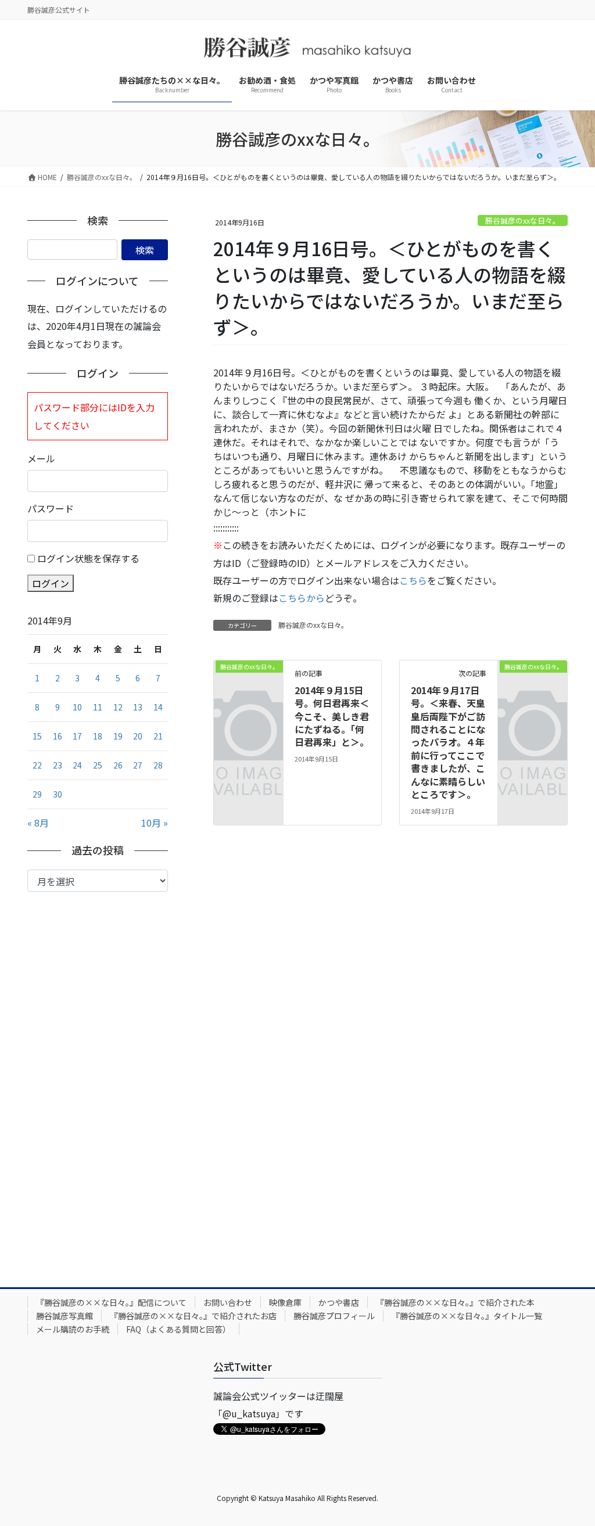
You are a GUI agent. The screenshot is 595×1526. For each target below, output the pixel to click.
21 (158, 736)
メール (41, 458)
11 (97, 707)
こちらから (301, 598)
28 (158, 765)
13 (137, 707)
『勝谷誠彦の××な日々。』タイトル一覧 (467, 1316)
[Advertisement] (97, 1080)
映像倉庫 (285, 1302)
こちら (413, 580)
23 (57, 765)
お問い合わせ (227, 1302)
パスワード (50, 508)
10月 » (154, 823)
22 (37, 765)
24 (77, 765)
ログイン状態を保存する (88, 558)
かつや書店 (338, 1302)
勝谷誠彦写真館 (64, 1316)
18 (97, 736)
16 (57, 736)
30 (57, 794)
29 (37, 794)
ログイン (50, 583)
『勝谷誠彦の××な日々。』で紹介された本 (455, 1302)
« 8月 (38, 823)
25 (97, 765)
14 (158, 707)
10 (77, 707)
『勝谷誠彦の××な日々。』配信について (111, 1302)
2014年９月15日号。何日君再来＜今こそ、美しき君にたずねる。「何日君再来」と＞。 (332, 716)
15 (37, 736)
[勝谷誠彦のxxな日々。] (248, 680)
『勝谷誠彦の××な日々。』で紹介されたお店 (193, 1316)
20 (137, 736)
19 (118, 736)
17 (77, 736)
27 (137, 765)
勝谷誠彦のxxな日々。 (522, 220)
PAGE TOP (571, 1469)
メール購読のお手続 (72, 1329)
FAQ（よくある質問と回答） (178, 1329)
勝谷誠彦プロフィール (334, 1316)
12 (118, 707)
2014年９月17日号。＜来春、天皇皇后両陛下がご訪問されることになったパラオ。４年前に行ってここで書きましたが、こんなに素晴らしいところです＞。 (448, 742)
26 (118, 765)
